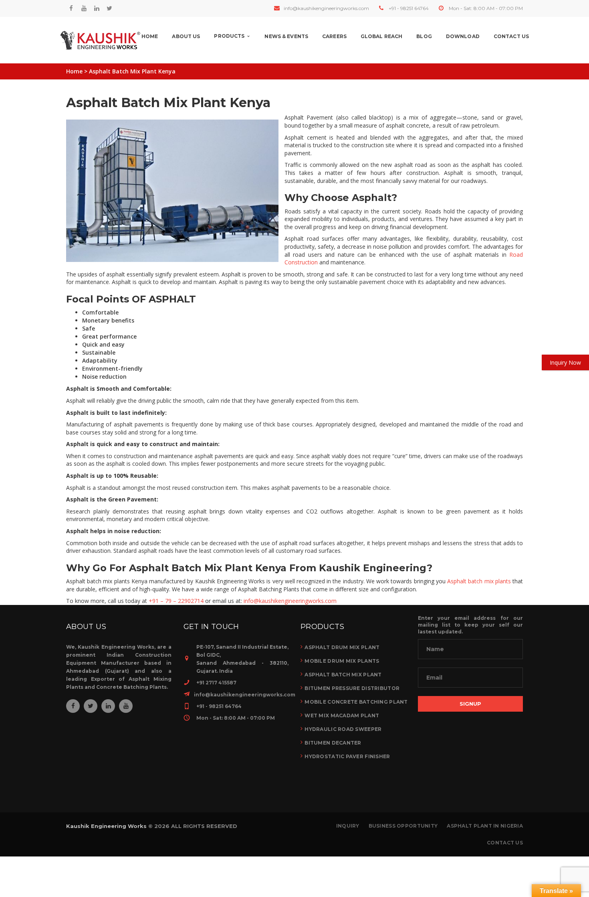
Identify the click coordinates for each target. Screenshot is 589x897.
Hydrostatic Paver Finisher (347, 756)
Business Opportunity (403, 826)
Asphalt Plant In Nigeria (485, 826)
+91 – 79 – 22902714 (176, 601)
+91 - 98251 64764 (409, 8)
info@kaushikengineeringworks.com (326, 8)
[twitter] (109, 8)
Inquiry (347, 826)
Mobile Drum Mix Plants (342, 661)
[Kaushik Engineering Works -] (100, 40)
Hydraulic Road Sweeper (343, 729)
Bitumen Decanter (333, 743)
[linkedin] (96, 8)
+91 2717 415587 (216, 683)
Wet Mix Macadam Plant (342, 715)
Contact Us (505, 843)
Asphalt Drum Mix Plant (342, 647)
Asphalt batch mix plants (479, 581)
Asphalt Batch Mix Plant (343, 675)
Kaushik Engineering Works (106, 826)
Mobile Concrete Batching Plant (356, 702)
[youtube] (84, 8)
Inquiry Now (565, 362)
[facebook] (71, 8)
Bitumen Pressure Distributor (352, 688)
